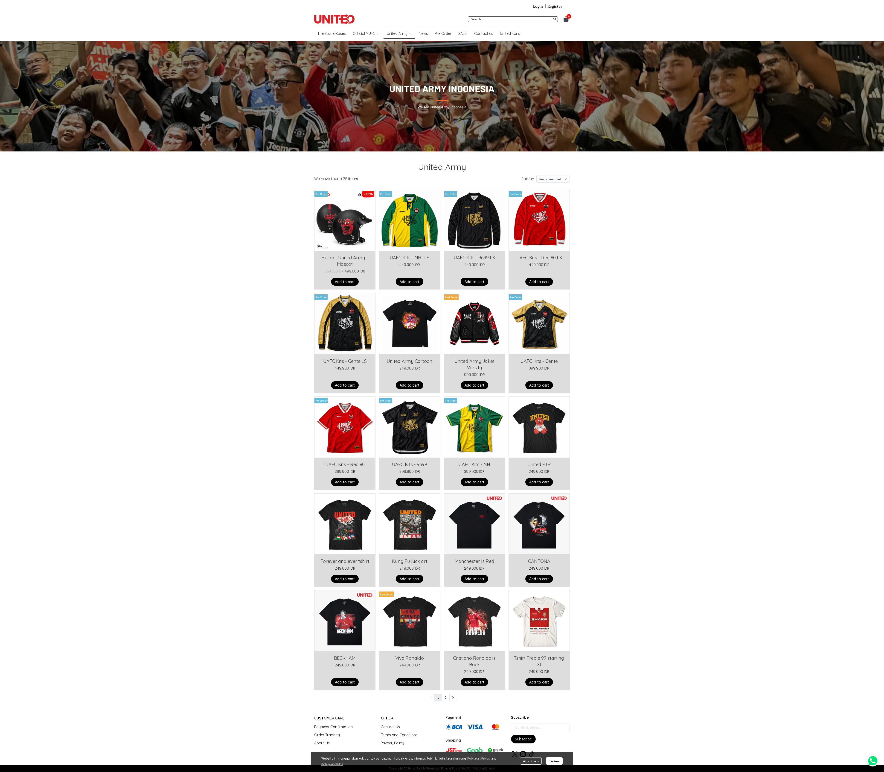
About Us (322, 743)
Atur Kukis (531, 761)
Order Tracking (327, 735)
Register (554, 6)
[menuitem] (453, 697)
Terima (554, 761)
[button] (513, 19)
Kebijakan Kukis (332, 764)
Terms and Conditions (399, 735)
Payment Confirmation (333, 727)
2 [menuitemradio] (446, 697)
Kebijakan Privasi (479, 758)
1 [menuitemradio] (438, 697)
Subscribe (523, 739)
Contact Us (390, 727)
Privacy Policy (392, 743)
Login (538, 6)
